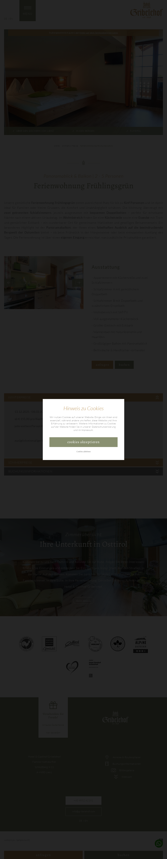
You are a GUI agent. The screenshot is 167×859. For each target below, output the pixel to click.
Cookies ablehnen (83, 451)
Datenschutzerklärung (104, 426)
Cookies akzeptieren (83, 442)
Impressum (87, 430)
